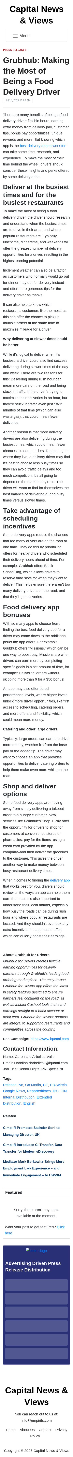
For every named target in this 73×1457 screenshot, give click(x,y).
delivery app (60, 880)
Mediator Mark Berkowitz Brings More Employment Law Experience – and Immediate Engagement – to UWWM (33, 1168)
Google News (14, 1091)
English (29, 1103)
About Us (27, 1430)
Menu (24, 35)
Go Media (33, 1085)
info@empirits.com (36, 1420)
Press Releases (14, 50)
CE (45, 1085)
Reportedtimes (39, 1091)
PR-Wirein (58, 1085)
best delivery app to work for (42, 146)
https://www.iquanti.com (49, 1039)
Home (11, 1430)
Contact (45, 1430)
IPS (56, 1091)
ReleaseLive (13, 1085)
